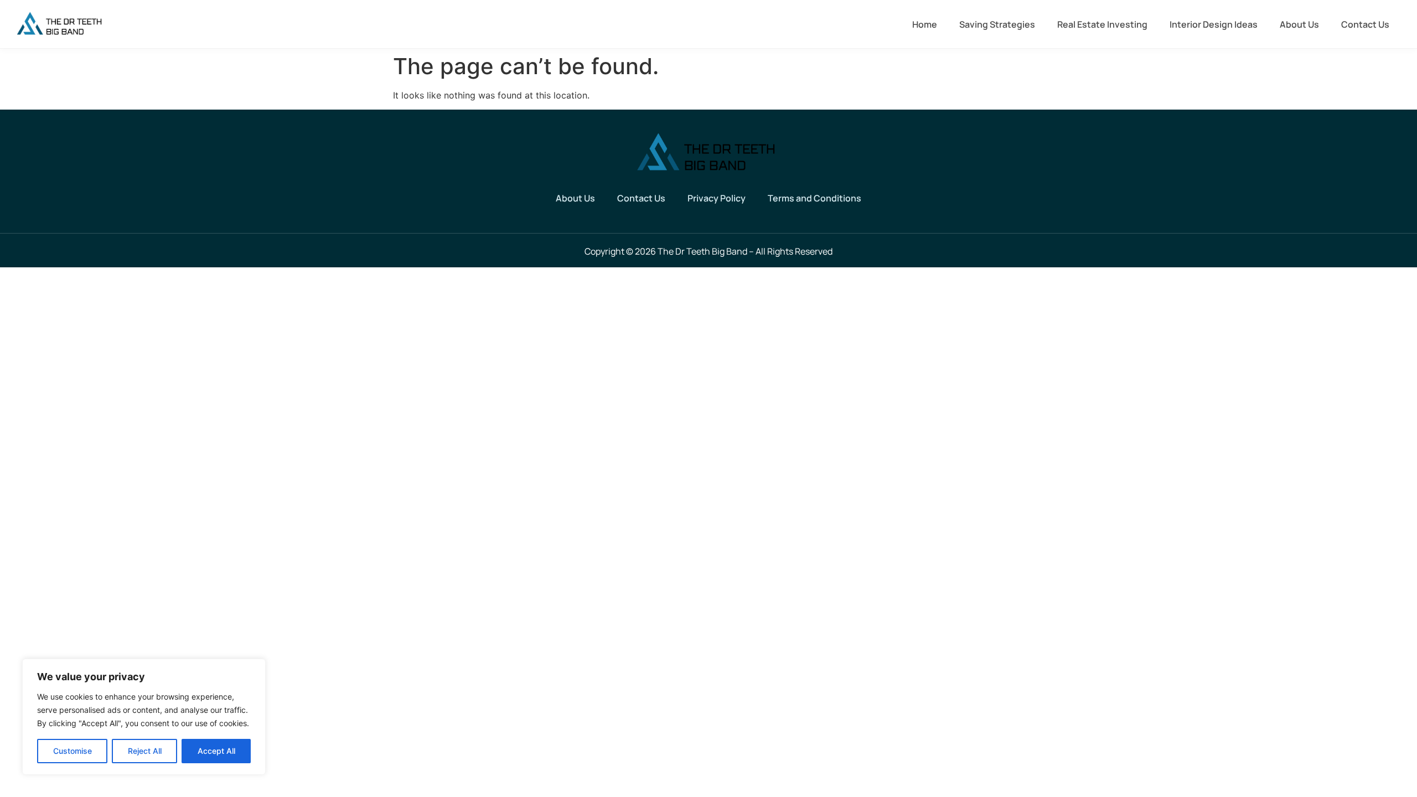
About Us (1299, 24)
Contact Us (1365, 24)
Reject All (145, 750)
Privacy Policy (716, 198)
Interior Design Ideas (1214, 24)
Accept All (216, 750)
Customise (72, 750)
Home (924, 24)
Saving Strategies (997, 24)
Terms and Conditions (814, 198)
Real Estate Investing (1102, 24)
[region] (144, 717)
